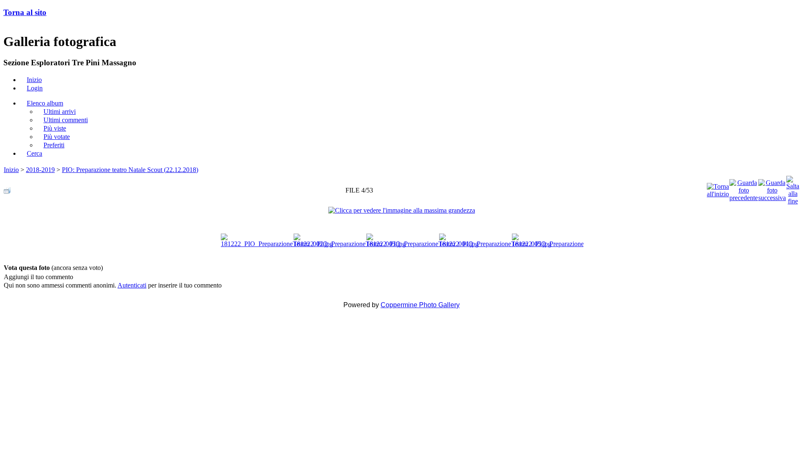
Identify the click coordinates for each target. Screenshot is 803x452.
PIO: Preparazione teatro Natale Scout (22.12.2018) (130, 169)
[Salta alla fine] (792, 188)
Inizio (11, 169)
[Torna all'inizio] (718, 188)
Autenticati (132, 285)
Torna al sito (24, 12)
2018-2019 (40, 169)
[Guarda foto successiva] (772, 188)
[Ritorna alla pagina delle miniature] (7, 188)
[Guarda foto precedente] (743, 188)
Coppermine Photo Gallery (420, 304)
